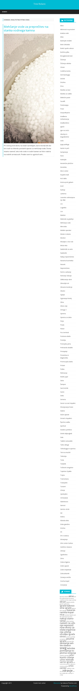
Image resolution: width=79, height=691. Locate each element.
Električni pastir (65, 97)
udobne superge (64, 655)
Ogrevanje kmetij (66, 298)
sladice (67, 645)
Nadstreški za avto (66, 249)
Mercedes (63, 226)
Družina (62, 82)
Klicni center (64, 171)
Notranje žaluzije (66, 276)
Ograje (62, 295)
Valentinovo (64, 502)
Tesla (62, 460)
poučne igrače (67, 639)
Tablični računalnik (66, 441)
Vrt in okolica (64, 536)
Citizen (62, 67)
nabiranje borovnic (67, 616)
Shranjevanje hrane (66, 407)
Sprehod (63, 426)
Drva (61, 86)
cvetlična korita (64, 600)
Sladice (62, 411)
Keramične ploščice (66, 163)
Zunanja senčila (65, 577)
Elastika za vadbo (66, 94)
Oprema (63, 314)
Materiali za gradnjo (67, 219)
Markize (63, 215)
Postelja (63, 340)
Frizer (62, 109)
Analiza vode (64, 33)
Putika (62, 369)
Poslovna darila (65, 336)
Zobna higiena (65, 562)
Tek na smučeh (65, 452)
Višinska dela (64, 520)
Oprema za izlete (66, 317)
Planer (62, 329)
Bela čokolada (65, 44)
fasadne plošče (70, 602)
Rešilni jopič (64, 377)
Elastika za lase (65, 90)
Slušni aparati (64, 415)
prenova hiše (70, 641)
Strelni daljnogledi (66, 433)
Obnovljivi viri (64, 283)
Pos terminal (64, 332)
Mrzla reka (63, 245)
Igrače (62, 127)
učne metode (67, 659)
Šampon (63, 384)
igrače (63, 605)
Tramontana (64, 479)
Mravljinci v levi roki (66, 242)
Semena (63, 399)
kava (69, 610)
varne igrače (66, 661)
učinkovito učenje (67, 656)
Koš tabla (63, 178)
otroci (63, 636)
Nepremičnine (65, 268)
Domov (4, 12)
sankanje (64, 643)
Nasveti (62, 264)
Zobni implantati (65, 570)
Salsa (62, 380)
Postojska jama (65, 344)
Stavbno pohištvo (66, 430)
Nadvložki (63, 253)
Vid (61, 513)
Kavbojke (63, 160)
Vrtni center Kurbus (66, 543)
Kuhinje (62, 190)
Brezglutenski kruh (66, 56)
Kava (62, 156)
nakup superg (69, 621)
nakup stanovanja (67, 619)
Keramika (63, 167)
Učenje (62, 490)
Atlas (62, 37)
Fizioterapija (64, 105)
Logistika (63, 208)
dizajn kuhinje (72, 600)
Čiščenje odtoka (65, 63)
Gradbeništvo (64, 123)
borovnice (71, 598)
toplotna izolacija (68, 651)
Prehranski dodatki (66, 348)
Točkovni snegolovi (66, 467)
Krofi (61, 186)
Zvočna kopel (64, 581)
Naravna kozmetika (66, 261)
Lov (61, 211)
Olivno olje (63, 306)
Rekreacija (63, 373)
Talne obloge (64, 445)
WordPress (73, 686)
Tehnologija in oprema (67, 449)
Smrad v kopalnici (66, 418)
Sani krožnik (64, 388)
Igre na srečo (64, 130)
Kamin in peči (64, 148)
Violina (62, 517)
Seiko (62, 396)
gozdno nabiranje (64, 604)
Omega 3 (63, 310)
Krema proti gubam (66, 182)
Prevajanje (63, 351)
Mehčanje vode (65, 223)
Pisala (62, 325)
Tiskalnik (63, 464)
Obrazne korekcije (66, 287)
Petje (62, 321)
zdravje (67, 671)
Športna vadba (65, 422)
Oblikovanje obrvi (66, 279)
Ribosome (56, 683)
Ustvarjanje (64, 498)
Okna (62, 302)
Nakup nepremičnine (67, 257)
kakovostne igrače (67, 606)
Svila (61, 437)
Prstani (62, 365)
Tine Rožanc (39, 4)
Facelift (62, 101)
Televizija (63, 456)
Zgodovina (63, 555)
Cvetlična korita (65, 71)
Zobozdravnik (64, 573)
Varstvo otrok (64, 509)
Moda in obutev (65, 234)
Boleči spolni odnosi (67, 48)
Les (61, 204)
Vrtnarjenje (64, 539)
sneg (63, 648)
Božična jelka (64, 52)
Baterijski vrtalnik (66, 41)
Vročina (62, 528)
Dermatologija (65, 75)
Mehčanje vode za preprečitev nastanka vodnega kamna (26, 28)
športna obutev (64, 596)
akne (71, 596)
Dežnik (62, 79)
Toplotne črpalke (65, 471)
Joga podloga (64, 144)
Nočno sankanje (65, 272)
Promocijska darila (66, 362)
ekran (63, 601)
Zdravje (62, 551)
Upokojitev (63, 494)
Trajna (62, 475)
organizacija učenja (68, 630)
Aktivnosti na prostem (67, 29)
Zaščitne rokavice (66, 547)
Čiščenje (63, 60)
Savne (62, 392)
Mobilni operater (65, 230)
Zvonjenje (63, 585)
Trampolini (63, 483)
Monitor (63, 238)
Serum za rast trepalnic (68, 403)
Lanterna (63, 194)
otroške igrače (67, 634)
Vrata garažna (65, 524)
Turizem (63, 486)
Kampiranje (64, 152)
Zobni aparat (64, 566)
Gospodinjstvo (65, 113)
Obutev (62, 291)
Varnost (62, 505)
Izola (61, 141)
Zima (62, 558)
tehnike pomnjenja (67, 649)
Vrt (61, 532)
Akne (62, 26)
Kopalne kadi (64, 175)
